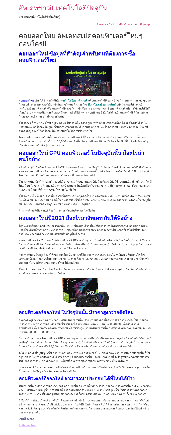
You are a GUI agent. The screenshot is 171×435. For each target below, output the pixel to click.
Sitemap (144, 24)
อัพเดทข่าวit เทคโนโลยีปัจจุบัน (63, 8)
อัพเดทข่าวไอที (105, 24)
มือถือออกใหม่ (27, 425)
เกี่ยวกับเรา (125, 24)
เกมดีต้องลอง (26, 418)
